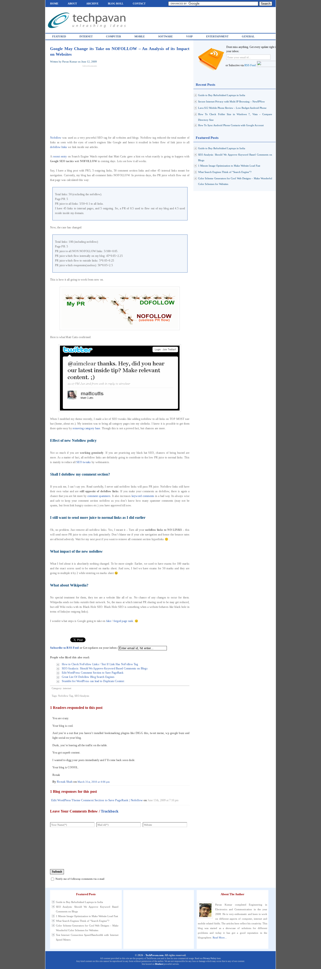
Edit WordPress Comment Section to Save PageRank (92, 672)
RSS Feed (250, 65)
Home (54, 3)
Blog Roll (115, 3)
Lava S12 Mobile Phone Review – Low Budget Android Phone (232, 107)
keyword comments (143, 496)
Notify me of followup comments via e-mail (79, 878)
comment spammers (98, 496)
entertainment (217, 36)
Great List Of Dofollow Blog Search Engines (88, 677)
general (248, 36)
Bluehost (159, 964)
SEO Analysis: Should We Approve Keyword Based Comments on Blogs (105, 668)
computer (113, 36)
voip (189, 36)
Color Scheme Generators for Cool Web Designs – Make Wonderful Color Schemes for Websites (87, 928)
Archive (92, 3)
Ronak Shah (65, 781)
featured (59, 36)
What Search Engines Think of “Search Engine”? (224, 172)
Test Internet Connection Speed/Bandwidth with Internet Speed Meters (87, 937)
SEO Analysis (81, 695)
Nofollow (55, 137)
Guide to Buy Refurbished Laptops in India (221, 95)
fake (108, 621)
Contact (139, 3)
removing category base (86, 428)
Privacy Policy (209, 958)
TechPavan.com (154, 955)
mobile (139, 36)
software (165, 36)
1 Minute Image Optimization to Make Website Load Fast (229, 165)
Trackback (109, 811)
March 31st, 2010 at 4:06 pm (94, 781)
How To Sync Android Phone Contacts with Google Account (231, 125)
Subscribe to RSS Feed (64, 647)
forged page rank (123, 621)
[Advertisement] (89, 100)
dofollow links (58, 147)
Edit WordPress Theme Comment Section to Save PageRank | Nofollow (97, 800)
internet (86, 36)
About (72, 3)
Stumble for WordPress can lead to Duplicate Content (93, 681)
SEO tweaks (83, 462)
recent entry (60, 156)
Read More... (220, 937)
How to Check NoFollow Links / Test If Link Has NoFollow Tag (100, 664)
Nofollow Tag (65, 695)
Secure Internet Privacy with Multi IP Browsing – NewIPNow (231, 101)
